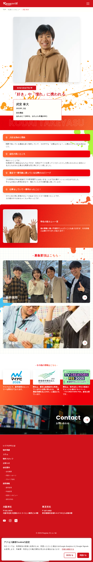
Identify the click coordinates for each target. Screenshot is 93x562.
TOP (4, 9)
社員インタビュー (14, 9)
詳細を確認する (68, 549)
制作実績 (6, 450)
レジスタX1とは (9, 446)
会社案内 (6, 467)
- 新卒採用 (8, 487)
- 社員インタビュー (11, 495)
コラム (5, 454)
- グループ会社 (10, 479)
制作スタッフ (8, 459)
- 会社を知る (9, 499)
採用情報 (6, 483)
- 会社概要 (8, 471)
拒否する (69, 555)
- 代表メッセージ (10, 475)
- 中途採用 (8, 491)
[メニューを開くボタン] (88, 3)
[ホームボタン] (10, 3)
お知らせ (6, 463)
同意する (83, 555)
